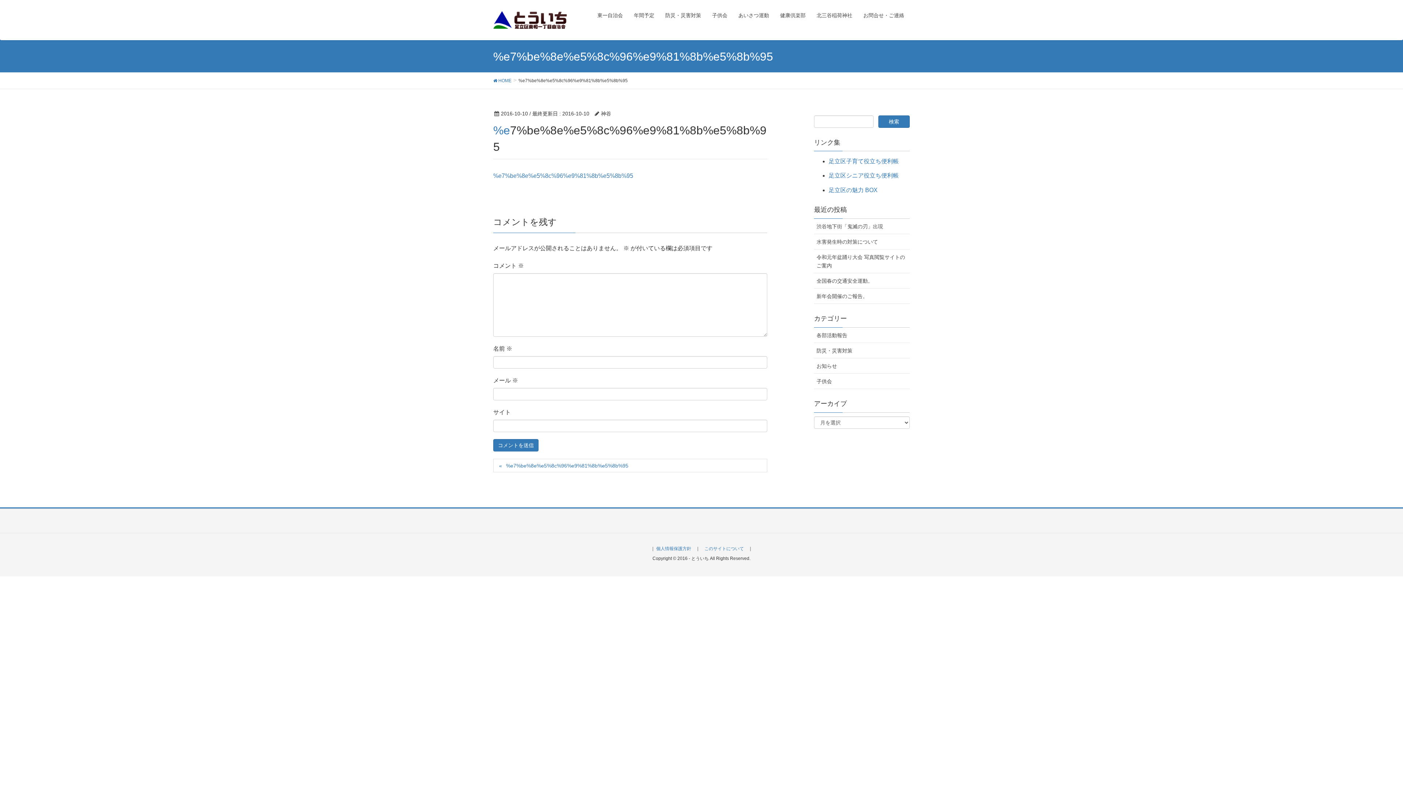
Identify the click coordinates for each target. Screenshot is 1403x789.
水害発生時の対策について (847, 242)
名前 (502, 349)
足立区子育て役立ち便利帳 (864, 161)
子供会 (824, 381)
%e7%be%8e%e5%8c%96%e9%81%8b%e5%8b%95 (563, 176)
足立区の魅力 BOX (853, 190)
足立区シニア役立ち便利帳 (864, 175)
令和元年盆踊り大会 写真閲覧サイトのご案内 (861, 261)
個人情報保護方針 (673, 548)
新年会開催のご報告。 (842, 296)
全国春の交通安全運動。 (845, 281)
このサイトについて (724, 548)
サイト (502, 412)
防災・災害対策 (834, 351)
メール (505, 380)
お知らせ (827, 366)
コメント (508, 266)
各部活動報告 (832, 335)
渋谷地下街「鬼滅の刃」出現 (850, 226)
